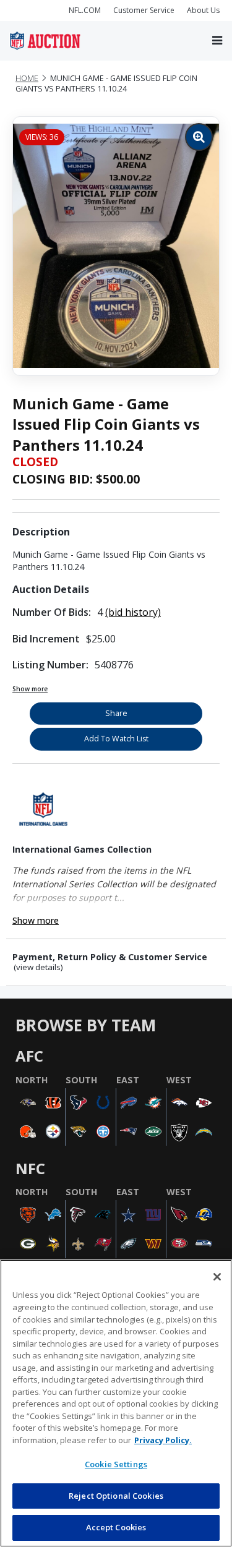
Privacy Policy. (163, 1440)
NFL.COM (85, 10)
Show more (30, 688)
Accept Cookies (116, 1527)
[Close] (217, 1276)
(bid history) (133, 612)
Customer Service (143, 10)
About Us (203, 10)
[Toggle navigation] (217, 40)
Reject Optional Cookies (116, 1495)
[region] (116, 1403)
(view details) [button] (38, 967)
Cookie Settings (116, 1464)
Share (116, 713)
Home (26, 78)
